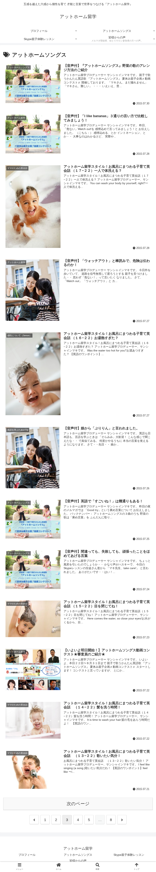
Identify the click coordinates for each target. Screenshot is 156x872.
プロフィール (27, 854)
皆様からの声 (78, 860)
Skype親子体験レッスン (129, 854)
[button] (144, 537)
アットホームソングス (78, 854)
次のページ (78, 803)
